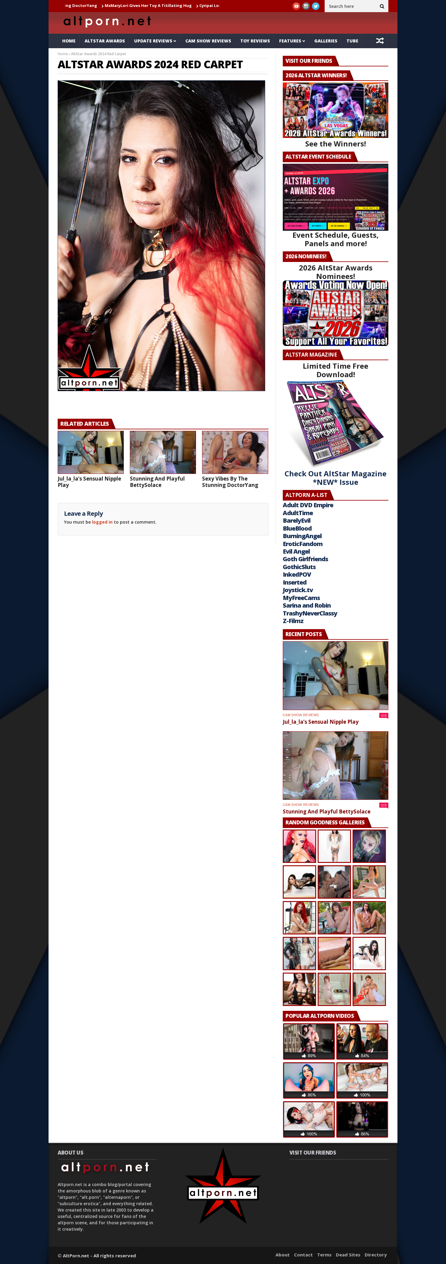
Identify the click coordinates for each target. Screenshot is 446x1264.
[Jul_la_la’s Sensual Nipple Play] (91, 452)
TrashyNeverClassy (310, 613)
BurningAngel (302, 536)
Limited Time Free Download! (335, 370)
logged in (102, 522)
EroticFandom (303, 544)
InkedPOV (297, 574)
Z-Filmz (293, 621)
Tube (352, 41)
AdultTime (298, 513)
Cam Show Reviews (208, 41)
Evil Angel (296, 551)
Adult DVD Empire (308, 505)
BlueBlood (297, 528)
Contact (303, 1255)
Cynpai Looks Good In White (169, 5)
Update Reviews (153, 41)
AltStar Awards (105, 41)
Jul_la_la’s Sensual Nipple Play (89, 481)
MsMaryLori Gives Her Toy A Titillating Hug (89, 5)
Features (290, 41)
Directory (376, 1255)
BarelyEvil (296, 520)
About (282, 1255)
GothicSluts (299, 567)
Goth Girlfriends (305, 559)
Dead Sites (348, 1255)
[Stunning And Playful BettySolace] (163, 452)
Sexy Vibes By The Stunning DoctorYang (230, 481)
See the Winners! (335, 144)
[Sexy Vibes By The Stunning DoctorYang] (235, 452)
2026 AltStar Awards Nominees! (336, 272)
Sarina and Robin (307, 605)
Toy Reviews (255, 41)
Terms (324, 1255)
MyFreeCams (301, 598)
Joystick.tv (298, 590)
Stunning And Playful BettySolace (157, 481)
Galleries (325, 41)
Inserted (294, 582)
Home (69, 41)
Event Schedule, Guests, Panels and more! (335, 239)
